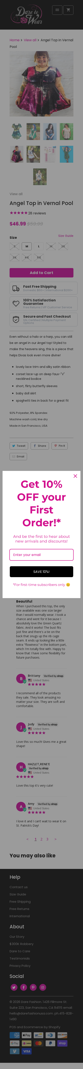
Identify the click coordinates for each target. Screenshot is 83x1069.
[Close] (75, 476)
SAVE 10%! (41, 571)
